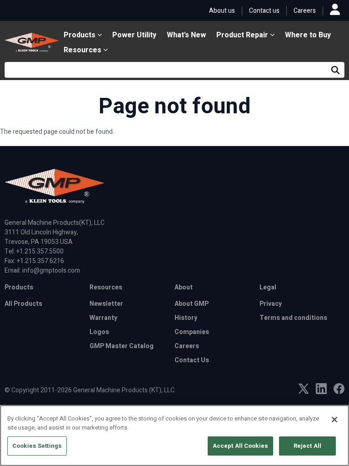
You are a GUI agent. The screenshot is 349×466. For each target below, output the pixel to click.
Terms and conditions (293, 318)
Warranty (103, 318)
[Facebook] (339, 392)
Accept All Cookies (240, 445)
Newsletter (106, 304)
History (185, 318)
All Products (23, 304)
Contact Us (191, 360)
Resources (83, 50)
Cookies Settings (37, 445)
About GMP (191, 304)
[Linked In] (321, 392)
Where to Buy (308, 35)
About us (222, 10)
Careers (305, 10)
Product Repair (243, 35)
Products (80, 35)
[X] (303, 391)
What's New (186, 35)
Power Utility (134, 35)
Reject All (307, 445)
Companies (191, 332)
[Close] (334, 420)
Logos (99, 332)
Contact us (264, 10)
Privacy (270, 304)
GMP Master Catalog (122, 346)
